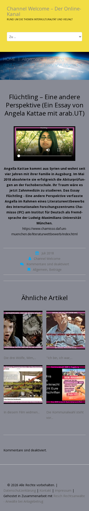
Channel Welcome (47, 258)
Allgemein (31, 59)
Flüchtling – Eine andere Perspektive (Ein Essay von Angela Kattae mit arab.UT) (44, 104)
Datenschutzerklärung (19, 490)
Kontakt (45, 490)
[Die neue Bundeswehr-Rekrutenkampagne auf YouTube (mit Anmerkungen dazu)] (23, 384)
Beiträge (55, 269)
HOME (9, 59)
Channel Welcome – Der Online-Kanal (44, 11)
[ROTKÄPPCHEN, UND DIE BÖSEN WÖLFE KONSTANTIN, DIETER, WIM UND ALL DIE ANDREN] (23, 330)
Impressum (63, 490)
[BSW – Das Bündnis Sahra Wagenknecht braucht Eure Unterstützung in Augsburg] (66, 384)
